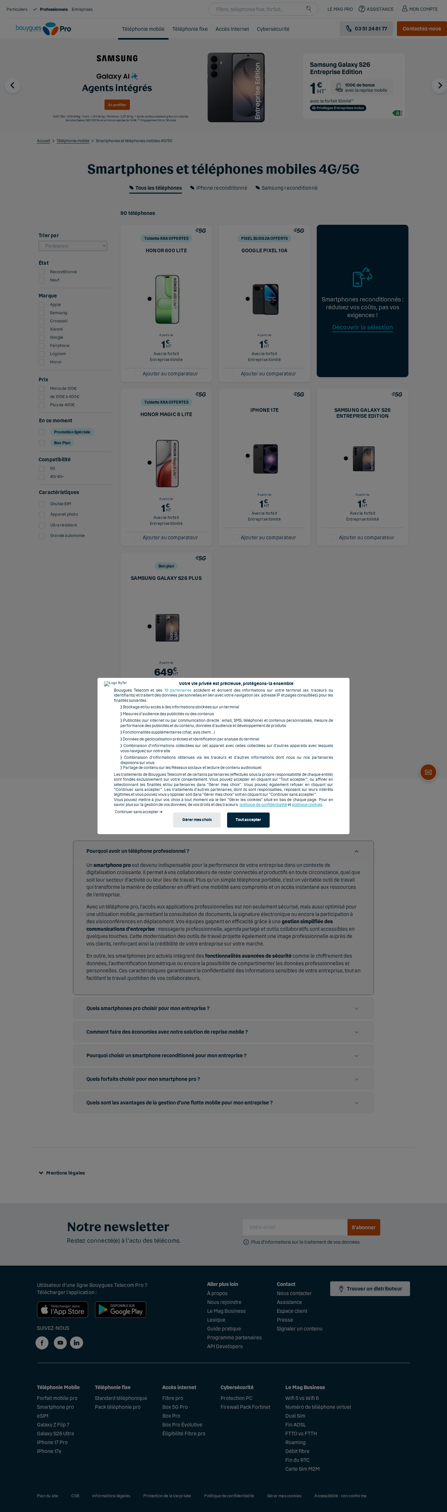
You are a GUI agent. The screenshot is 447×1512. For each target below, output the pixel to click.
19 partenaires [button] (178, 690)
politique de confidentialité (263, 804)
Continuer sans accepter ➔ (139, 812)
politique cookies (307, 804)
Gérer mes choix (197, 819)
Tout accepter (248, 819)
